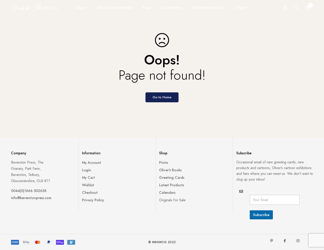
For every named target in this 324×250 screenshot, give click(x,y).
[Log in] (285, 7)
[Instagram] (298, 241)
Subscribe (261, 214)
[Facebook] (285, 241)
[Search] (296, 7)
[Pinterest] (271, 241)
